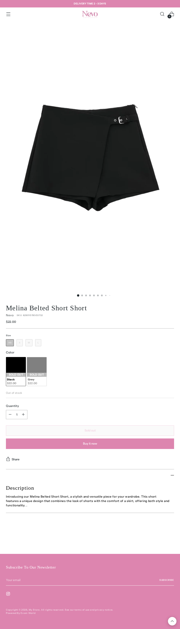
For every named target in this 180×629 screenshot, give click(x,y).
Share (16, 459)
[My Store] (90, 14)
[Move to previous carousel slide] (160, 539)
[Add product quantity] (23, 414)
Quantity (12, 406)
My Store (34, 609)
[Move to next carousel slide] (170, 538)
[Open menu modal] (8, 14)
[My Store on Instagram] (8, 594)
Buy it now (90, 443)
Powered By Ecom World (20, 613)
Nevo (10, 315)
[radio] (10, 342)
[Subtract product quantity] (10, 414)
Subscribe (166, 580)
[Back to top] (172, 621)
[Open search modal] (162, 14)
